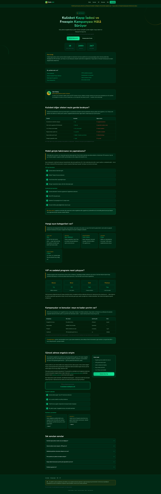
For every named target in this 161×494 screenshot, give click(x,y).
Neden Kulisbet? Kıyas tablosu (54, 75)
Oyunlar (94, 2)
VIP (98, 2)
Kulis (50, 2)
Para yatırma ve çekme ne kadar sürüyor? (56, 456)
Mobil (89, 2)
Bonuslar (103, 2)
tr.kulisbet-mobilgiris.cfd (67, 386)
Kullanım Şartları (71, 490)
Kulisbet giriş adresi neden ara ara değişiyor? (57, 440)
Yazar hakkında (50, 73)
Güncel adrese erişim (86, 77)
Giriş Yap (113, 2)
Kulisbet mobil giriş (56, 375)
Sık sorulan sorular (85, 79)
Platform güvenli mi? (52, 467)
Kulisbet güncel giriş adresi (76, 373)
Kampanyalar (53, 477)
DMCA (86, 490)
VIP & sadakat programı (86, 73)
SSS (108, 2)
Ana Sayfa (47, 477)
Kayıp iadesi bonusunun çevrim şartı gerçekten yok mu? (60, 462)
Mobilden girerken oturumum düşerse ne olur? (58, 451)
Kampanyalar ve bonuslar (87, 75)
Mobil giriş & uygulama (52, 78)
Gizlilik (75, 490)
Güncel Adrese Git (73, 38)
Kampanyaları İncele (87, 38)
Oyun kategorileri (51, 80)
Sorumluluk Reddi (81, 490)
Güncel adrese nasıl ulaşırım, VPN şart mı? (57, 446)
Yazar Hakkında (90, 490)
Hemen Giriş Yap (104, 374)
